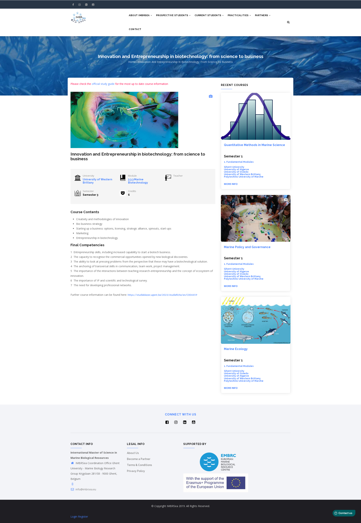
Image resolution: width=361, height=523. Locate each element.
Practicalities (238, 15)
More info (231, 184)
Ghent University (234, 167)
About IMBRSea (139, 15)
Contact (135, 29)
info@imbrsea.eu (85, 489)
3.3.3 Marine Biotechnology (138, 181)
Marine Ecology (236, 349)
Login (74, 516)
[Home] (78, 16)
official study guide (103, 84)
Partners (262, 15)
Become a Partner (138, 459)
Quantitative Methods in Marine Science (254, 145)
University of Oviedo (236, 172)
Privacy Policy (136, 471)
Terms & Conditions (139, 465)
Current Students (208, 15)
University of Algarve (236, 169)
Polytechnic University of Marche (243, 176)
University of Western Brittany (242, 174)
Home (132, 62)
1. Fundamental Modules (239, 162)
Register (83, 516)
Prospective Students (172, 15)
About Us (133, 453)
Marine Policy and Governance (247, 247)
